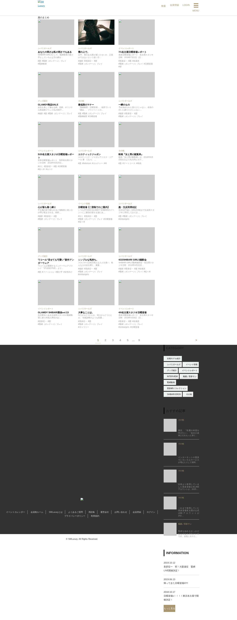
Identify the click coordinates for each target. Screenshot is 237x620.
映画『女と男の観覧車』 (130, 154)
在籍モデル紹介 (174, 358)
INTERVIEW (172, 376)
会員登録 (137, 512)
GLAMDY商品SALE (48, 104)
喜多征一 (89, 61)
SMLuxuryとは (56, 512)
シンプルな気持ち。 (88, 259)
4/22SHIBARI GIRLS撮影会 (132, 259)
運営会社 (104, 512)
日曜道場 (149, 64)
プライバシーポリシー (74, 516)
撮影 (81, 61)
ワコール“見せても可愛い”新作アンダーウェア (56, 261)
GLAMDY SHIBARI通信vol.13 (53, 312)
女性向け (68, 272)
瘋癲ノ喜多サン (190, 376)
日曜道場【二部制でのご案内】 (94, 207)
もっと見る (169, 608)
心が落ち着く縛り (47, 207)
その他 (189, 394)
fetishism (87, 163)
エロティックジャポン (89, 154)
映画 (139, 163)
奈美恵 (136, 61)
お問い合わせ (120, 512)
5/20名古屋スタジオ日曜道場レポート (56, 156)
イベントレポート (190, 370)
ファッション (49, 272)
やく (41, 166)
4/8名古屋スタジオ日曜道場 (132, 312)
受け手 (60, 272)
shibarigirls (124, 219)
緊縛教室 (43, 64)
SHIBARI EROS (174, 394)
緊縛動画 (171, 382)
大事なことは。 (86, 312)
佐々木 (42, 169)
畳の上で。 (83, 52)
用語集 (92, 512)
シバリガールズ (174, 364)
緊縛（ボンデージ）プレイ (54, 61)
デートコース (129, 163)
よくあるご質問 (75, 512)
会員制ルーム (37, 512)
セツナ (50, 169)
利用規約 (95, 516)
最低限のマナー (86, 104)
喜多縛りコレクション (176, 388)
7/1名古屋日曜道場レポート (132, 52)
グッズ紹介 (172, 370)
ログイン (151, 512)
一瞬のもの (124, 104)
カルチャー (98, 163)
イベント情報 (192, 364)
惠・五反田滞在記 (127, 207)
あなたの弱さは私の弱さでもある (55, 52)
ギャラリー (84, 327)
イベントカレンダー (15, 512)
